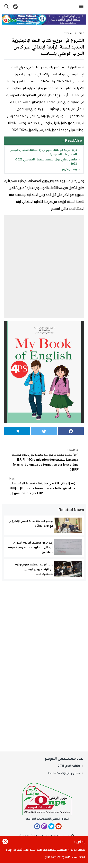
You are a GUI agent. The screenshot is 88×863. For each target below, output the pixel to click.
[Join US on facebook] (37, 826)
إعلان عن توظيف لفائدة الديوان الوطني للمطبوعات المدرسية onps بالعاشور (30, 547)
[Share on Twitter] (44, 431)
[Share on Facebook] (71, 431)
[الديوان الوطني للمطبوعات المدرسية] (47, 798)
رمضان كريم (69, 169)
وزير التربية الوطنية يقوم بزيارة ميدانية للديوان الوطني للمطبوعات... (34, 569)
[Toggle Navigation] (82, 6)
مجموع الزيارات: (70, 773)
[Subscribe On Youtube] (58, 826)
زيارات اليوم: (72, 765)
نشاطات (68, 33)
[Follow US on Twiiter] (51, 826)
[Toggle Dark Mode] (15, 6)
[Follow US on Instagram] (44, 826)
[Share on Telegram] (17, 431)
